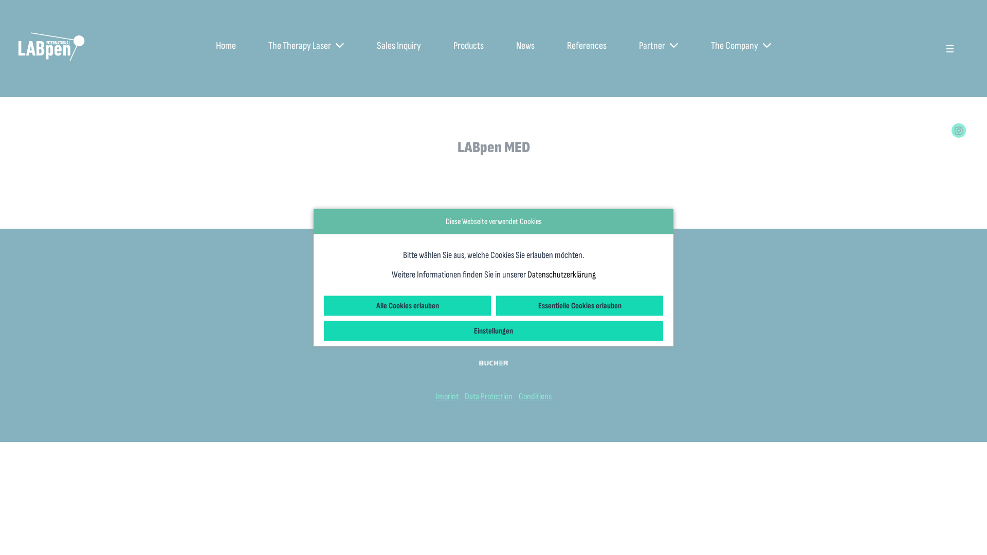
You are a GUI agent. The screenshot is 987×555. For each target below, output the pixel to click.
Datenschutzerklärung (561, 274)
